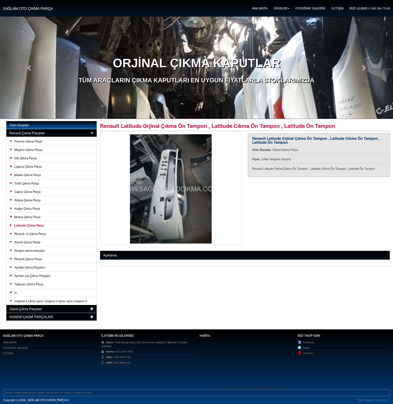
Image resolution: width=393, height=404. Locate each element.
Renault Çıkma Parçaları (27, 133)
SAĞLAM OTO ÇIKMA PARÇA (28, 8)
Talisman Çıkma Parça (28, 284)
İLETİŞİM (337, 8)
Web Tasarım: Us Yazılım (374, 400)
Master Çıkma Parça (27, 175)
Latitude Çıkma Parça (29, 225)
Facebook (308, 342)
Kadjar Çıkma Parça (27, 208)
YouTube (308, 353)
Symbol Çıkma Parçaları (29, 267)
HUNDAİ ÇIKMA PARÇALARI (31, 316)
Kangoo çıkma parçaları (29, 250)
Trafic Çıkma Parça (26, 183)
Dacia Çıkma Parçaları (25, 308)
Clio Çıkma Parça (25, 158)
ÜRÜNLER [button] (280, 8)
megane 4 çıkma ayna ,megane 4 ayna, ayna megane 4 (50, 301)
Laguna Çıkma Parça (28, 166)
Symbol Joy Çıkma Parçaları (32, 276)
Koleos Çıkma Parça (27, 200)
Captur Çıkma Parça (27, 192)
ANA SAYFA (260, 8)
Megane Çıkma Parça (28, 150)
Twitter (306, 347)
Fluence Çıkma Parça (28, 141)
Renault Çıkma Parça (28, 259)
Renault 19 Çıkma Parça (30, 234)
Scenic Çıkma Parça (27, 242)
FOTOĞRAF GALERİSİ (310, 8)
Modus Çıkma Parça (27, 217)
